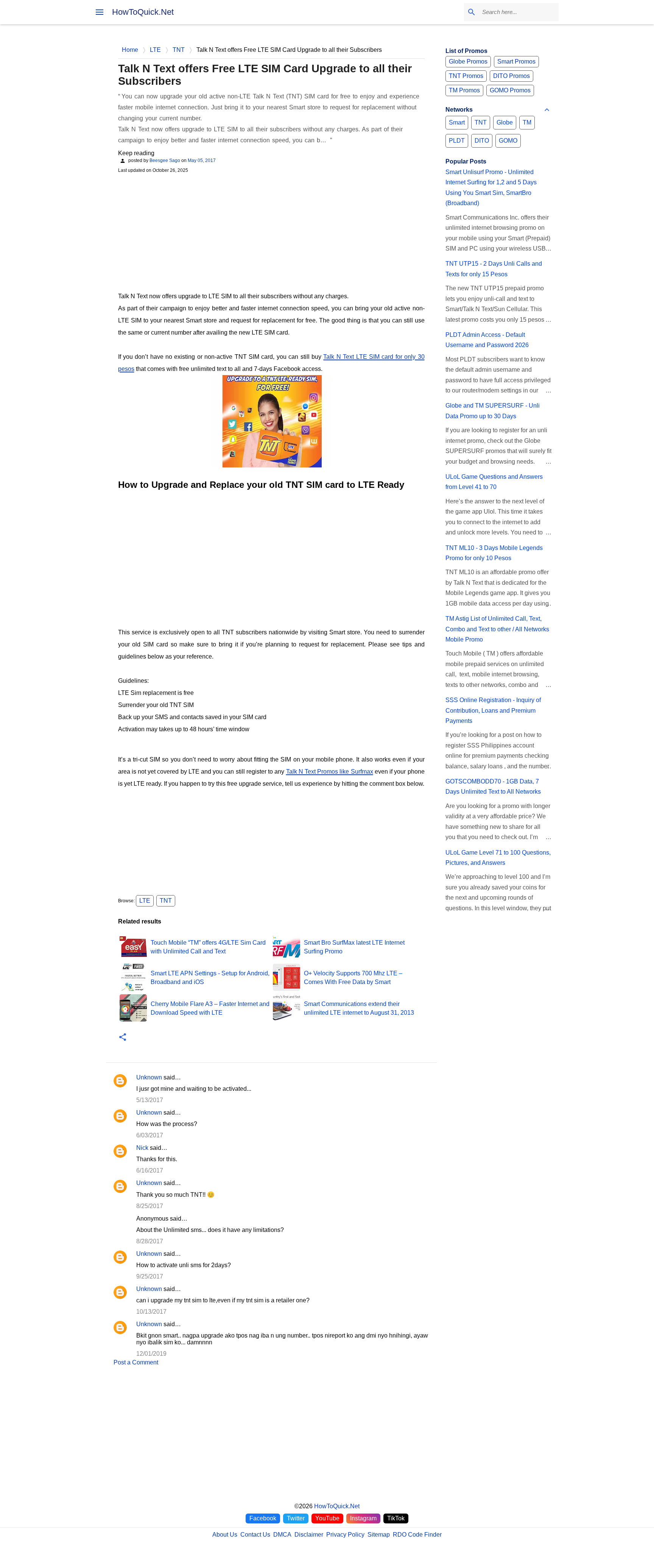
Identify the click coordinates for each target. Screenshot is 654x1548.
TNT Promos (466, 76)
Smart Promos (516, 61)
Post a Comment (136, 1362)
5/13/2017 (149, 1100)
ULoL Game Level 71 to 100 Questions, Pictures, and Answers (498, 857)
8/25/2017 (149, 1206)
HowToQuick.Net (143, 12)
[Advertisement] (271, 232)
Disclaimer (308, 1534)
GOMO (508, 140)
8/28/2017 (149, 1241)
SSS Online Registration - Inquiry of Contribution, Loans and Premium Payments (493, 710)
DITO (482, 140)
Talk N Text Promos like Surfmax (329, 771)
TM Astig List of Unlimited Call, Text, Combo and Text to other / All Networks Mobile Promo (497, 629)
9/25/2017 (149, 1276)
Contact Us (255, 1534)
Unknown (149, 1077)
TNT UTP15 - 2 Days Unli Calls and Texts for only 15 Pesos (493, 268)
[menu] (99, 12)
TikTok (396, 1518)
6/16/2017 (149, 1170)
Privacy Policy (345, 1534)
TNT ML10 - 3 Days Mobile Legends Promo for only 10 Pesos (494, 553)
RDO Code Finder (417, 1534)
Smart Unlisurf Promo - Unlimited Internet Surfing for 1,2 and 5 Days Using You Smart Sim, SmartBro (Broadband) (491, 187)
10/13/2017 (151, 1311)
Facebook (262, 1518)
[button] (122, 1038)
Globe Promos (468, 61)
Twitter (296, 1518)
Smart (457, 122)
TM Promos (464, 90)
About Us (224, 1534)
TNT (166, 900)
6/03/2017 (149, 1135)
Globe (505, 122)
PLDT (457, 140)
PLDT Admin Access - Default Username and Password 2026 (487, 340)
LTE (144, 900)
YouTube (327, 1518)
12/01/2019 (151, 1353)
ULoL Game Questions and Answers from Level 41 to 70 (494, 481)
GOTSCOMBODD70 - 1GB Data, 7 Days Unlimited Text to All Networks (493, 786)
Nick (142, 1148)
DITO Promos (511, 76)
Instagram (363, 1518)
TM (527, 122)
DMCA (282, 1534)
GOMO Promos (510, 90)
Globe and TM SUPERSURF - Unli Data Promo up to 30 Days (492, 410)
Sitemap (378, 1534)
